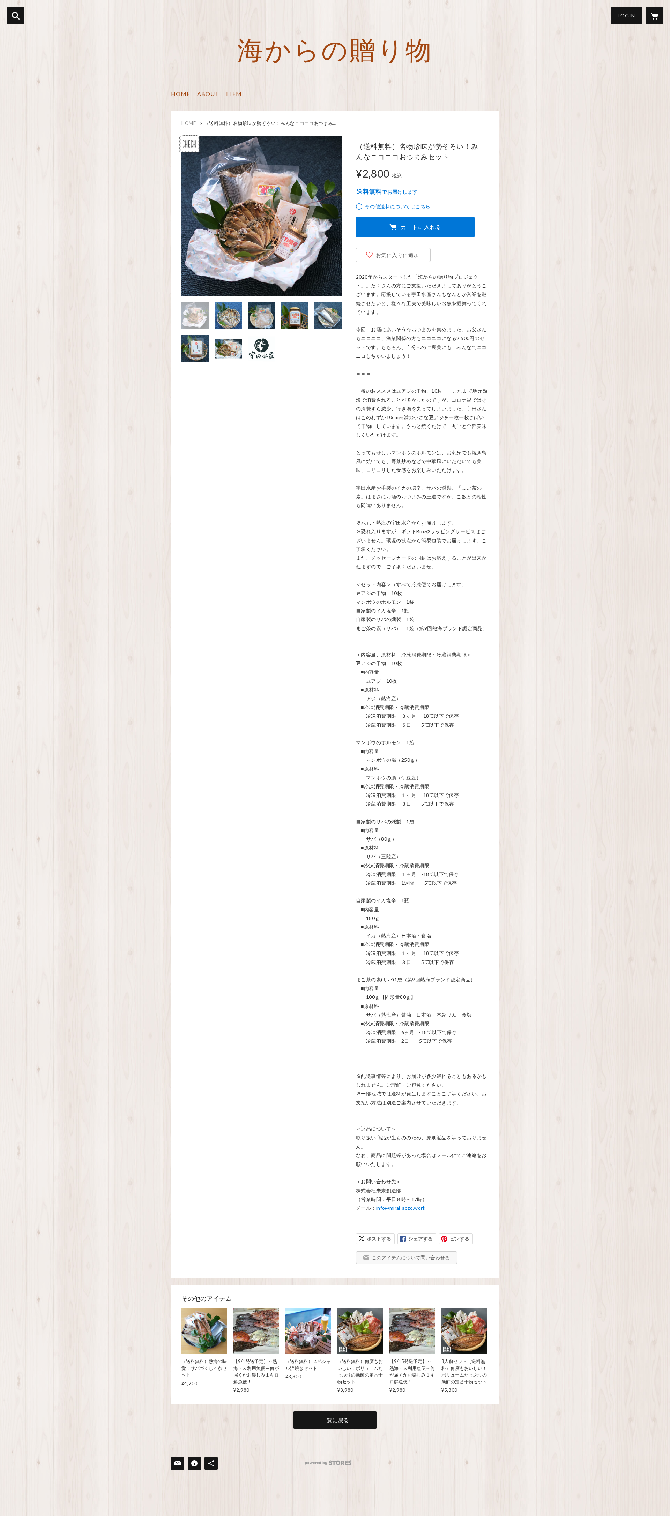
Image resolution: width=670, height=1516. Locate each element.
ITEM (234, 93)
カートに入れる (421, 227)
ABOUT (208, 93)
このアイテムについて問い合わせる (411, 1257)
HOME (180, 93)
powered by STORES (328, 1462)
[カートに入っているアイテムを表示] (654, 15)
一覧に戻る (335, 1420)
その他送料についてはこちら (397, 206)
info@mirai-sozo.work (400, 1208)
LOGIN (626, 15)
